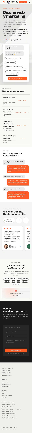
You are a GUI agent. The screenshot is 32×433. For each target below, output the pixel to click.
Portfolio (4, 397)
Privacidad (13, 429)
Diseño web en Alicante (8, 404)
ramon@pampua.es (7, 375)
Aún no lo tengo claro (12, 74)
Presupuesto (23, 2)
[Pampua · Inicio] (3, 2)
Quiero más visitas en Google (14, 66)
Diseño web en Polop (7, 407)
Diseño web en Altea (7, 411)
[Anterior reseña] (19, 220)
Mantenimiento (6, 386)
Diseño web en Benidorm (8, 413)
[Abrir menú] (29, 2)
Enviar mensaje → (16, 350)
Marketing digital (6, 384)
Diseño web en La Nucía (8, 416)
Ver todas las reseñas (10, 220)
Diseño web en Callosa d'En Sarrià (11, 409)
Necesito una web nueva (12, 59)
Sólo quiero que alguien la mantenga (16, 70)
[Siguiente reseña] (26, 220)
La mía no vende (10, 62)
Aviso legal (5, 429)
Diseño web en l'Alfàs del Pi (9, 418)
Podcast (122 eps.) (7, 395)
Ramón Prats (13, 427)
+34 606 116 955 (6, 373)
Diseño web (5, 382)
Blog (3, 393)
